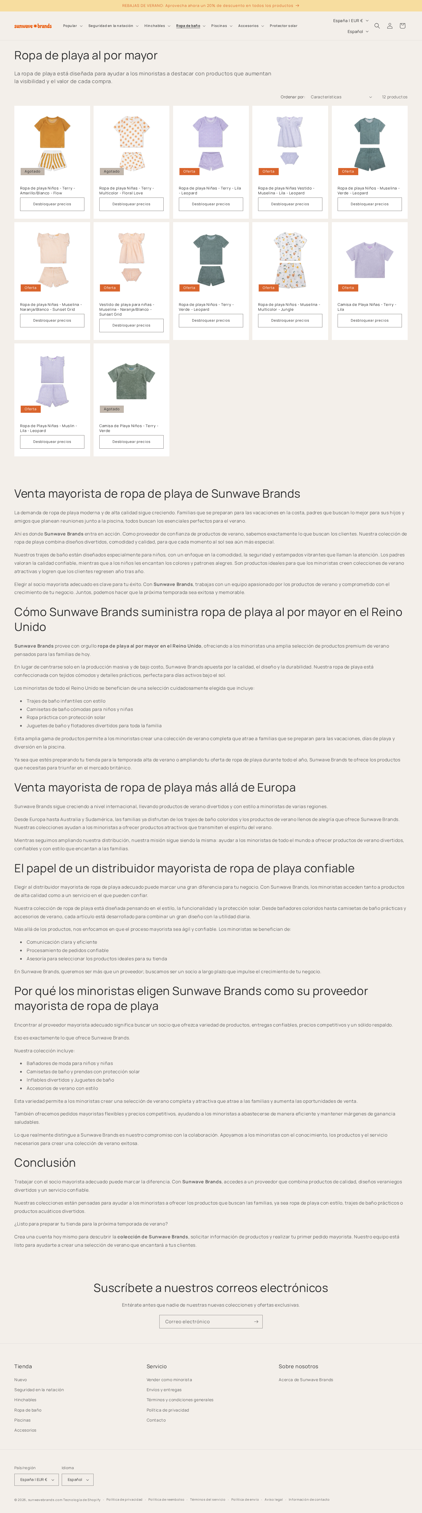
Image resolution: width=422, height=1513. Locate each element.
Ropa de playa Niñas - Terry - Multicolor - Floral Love (126, 191)
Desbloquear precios (52, 204)
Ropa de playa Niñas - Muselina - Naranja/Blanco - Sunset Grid (51, 307)
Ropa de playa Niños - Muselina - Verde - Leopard (369, 191)
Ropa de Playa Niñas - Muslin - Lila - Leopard (48, 428)
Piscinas (22, 1420)
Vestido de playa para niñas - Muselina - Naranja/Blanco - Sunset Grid (126, 309)
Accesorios (25, 1430)
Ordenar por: (293, 96)
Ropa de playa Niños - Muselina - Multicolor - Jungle (289, 307)
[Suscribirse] (256, 1321)
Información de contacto (309, 1499)
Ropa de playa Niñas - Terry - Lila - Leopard (210, 191)
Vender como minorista (169, 1379)
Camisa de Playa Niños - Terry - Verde (128, 428)
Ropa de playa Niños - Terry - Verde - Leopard (206, 307)
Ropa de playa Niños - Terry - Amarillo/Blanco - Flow (47, 191)
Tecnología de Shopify (82, 1500)
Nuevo (20, 1379)
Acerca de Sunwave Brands (306, 1379)
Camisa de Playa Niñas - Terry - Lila (367, 307)
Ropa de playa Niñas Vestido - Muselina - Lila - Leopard (286, 191)
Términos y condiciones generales (180, 1399)
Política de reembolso (166, 1499)
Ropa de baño (27, 1410)
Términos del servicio (208, 1499)
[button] (72, 26)
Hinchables (25, 1399)
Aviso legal (274, 1499)
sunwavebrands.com (45, 1500)
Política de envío (245, 1499)
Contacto (156, 1420)
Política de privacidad (168, 1410)
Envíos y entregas (164, 1389)
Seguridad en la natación (39, 1389)
